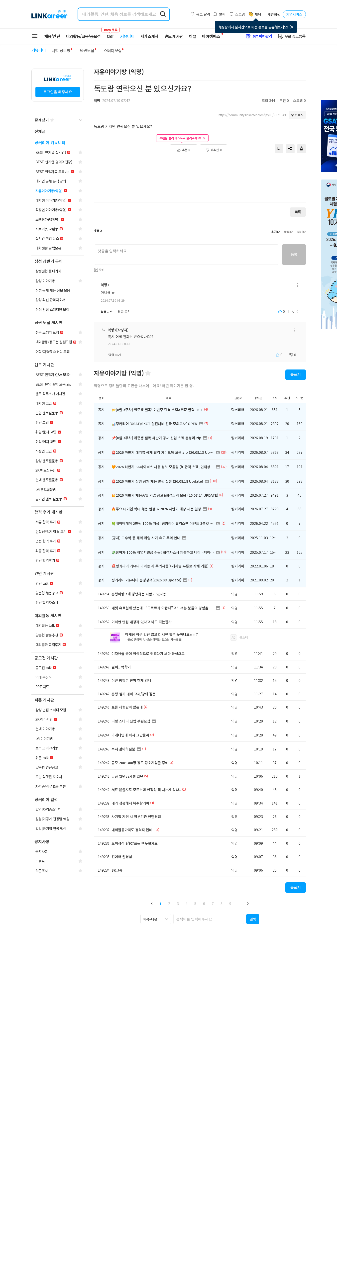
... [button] (238, 903)
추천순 (275, 232)
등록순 (288, 232)
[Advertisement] (200, 181)
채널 (192, 36)
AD (233, 637)
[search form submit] (163, 14)
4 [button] (187, 903)
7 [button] (213, 903)
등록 (294, 254)
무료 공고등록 (295, 36)
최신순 (301, 232)
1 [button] (160, 903)
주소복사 (297, 115)
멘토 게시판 (173, 36)
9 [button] (230, 903)
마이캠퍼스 (211, 36)
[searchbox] (208, 919)
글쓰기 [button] (295, 374)
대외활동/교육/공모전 (83, 36)
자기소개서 (149, 36)
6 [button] (204, 903)
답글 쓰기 (124, 311)
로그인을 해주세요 (57, 92)
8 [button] (222, 903)
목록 (298, 211)
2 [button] (169, 903)
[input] (186, 255)
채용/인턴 (52, 36)
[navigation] (57, 131)
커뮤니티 (127, 36)
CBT (110, 34)
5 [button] (195, 903)
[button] (151, 903)
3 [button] (178, 903)
